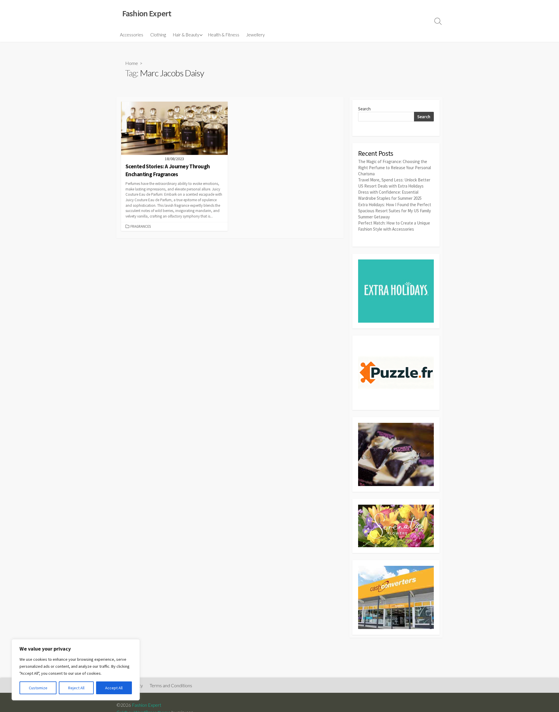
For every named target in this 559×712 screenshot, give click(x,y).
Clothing (158, 34)
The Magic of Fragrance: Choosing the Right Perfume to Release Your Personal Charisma (394, 167)
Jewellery (255, 34)
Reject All (76, 687)
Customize (38, 687)
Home (131, 63)
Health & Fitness (223, 34)
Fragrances (140, 226)
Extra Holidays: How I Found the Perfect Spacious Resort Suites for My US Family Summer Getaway (394, 211)
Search (364, 109)
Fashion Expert (146, 705)
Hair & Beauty (186, 34)
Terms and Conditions (171, 685)
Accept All (114, 687)
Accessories (131, 34)
